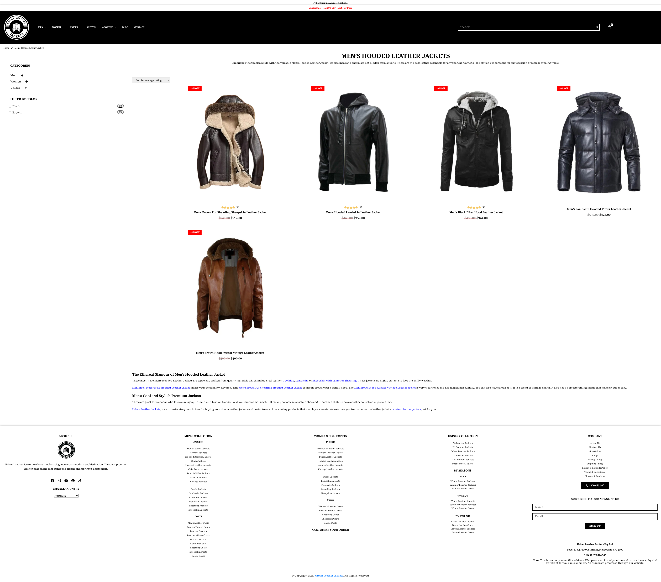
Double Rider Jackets (198, 473)
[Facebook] (52, 480)
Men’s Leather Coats (198, 523)
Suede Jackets (198, 489)
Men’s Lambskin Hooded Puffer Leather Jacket (599, 209)
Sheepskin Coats (198, 552)
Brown (17, 112)
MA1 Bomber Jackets (463, 459)
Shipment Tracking (595, 476)
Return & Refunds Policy (595, 468)
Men (40, 27)
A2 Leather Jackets (463, 443)
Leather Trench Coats (198, 527)
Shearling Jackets (198, 506)
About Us (107, 27)
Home (6, 48)
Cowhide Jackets (198, 497)
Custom (91, 27)
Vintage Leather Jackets (330, 469)
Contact (139, 27)
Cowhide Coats (198, 543)
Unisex (74, 27)
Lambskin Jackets (198, 493)
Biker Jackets (198, 461)
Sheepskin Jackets (198, 510)
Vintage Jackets (198, 481)
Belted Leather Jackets (463, 451)
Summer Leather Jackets (463, 485)
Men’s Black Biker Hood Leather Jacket (476, 212)
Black (16, 106)
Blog (125, 27)
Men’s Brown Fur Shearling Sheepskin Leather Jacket (230, 212)
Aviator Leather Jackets (330, 465)
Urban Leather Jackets (146, 409)
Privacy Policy (594, 459)
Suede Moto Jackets (462, 464)
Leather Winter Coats (198, 535)
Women (56, 27)
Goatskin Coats (198, 539)
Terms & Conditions (594, 472)
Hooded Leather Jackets (198, 465)
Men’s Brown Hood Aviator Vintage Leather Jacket (230, 352)
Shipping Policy (595, 464)
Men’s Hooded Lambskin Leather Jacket (353, 212)
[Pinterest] (73, 480)
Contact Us (595, 447)
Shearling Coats (198, 548)
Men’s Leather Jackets (198, 448)
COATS (198, 516)
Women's (463, 496)
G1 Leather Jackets (463, 455)
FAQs (595, 455)
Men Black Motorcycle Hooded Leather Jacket (161, 387)
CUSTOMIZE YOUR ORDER (330, 529)
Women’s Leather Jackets (330, 448)
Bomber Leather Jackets (330, 453)
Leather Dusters (198, 531)
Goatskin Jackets (198, 501)
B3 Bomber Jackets (463, 447)
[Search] (596, 27)
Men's (462, 476)
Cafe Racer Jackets (198, 469)
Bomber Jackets (198, 453)
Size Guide (595, 451)
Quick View (230, 199)
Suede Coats (198, 556)
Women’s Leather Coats (330, 506)
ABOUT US (66, 436)
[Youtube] (66, 480)
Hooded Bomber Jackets (198, 457)
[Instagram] (59, 480)
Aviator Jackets (198, 477)
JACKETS (198, 442)
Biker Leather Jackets (330, 457)
